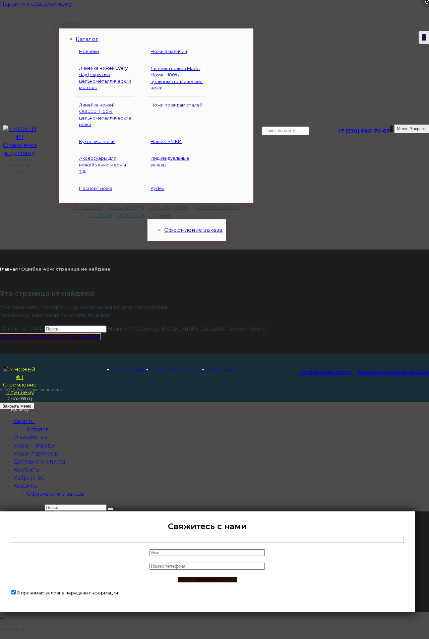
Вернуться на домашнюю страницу (50, 337)
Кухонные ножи (97, 141)
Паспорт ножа (95, 188)
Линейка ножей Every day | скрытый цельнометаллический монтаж (105, 77)
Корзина (25, 486)
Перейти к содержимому (36, 4)
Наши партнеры (36, 453)
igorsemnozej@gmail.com (393, 372)
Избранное (29, 478)
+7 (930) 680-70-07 (364, 131)
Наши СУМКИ (166, 141)
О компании (132, 369)
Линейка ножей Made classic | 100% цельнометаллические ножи (176, 78)
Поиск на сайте (22, 329)
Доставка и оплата (180, 369)
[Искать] (110, 509)
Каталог (37, 429)
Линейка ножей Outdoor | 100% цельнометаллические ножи (105, 114)
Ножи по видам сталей (176, 105)
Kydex (157, 188)
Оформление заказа (55, 494)
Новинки (89, 51)
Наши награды (34, 445)
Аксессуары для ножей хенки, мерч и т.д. (102, 164)
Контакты (224, 369)
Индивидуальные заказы (169, 161)
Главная (9, 269)
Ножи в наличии (168, 51)
